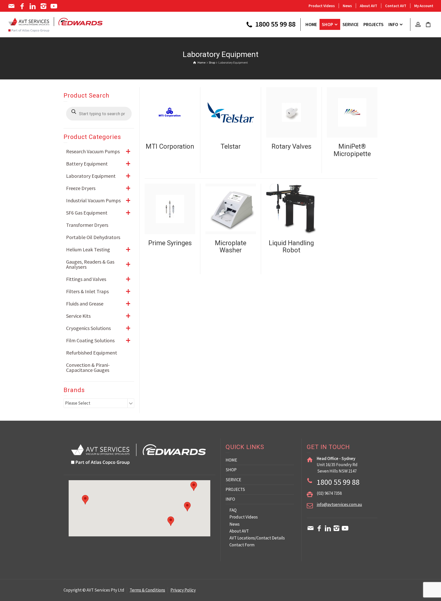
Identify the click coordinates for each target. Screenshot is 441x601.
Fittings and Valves (98, 279)
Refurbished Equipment (91, 352)
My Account (423, 5)
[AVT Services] (55, 24)
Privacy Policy (183, 590)
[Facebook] (22, 6)
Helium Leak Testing (98, 249)
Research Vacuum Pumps (98, 151)
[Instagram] (44, 6)
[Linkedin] (33, 6)
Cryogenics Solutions (98, 328)
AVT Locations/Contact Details (257, 538)
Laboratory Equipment (98, 176)
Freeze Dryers (98, 188)
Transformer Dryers (87, 225)
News (347, 5)
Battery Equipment (98, 163)
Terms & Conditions (147, 590)
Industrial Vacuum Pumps (98, 200)
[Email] (12, 6)
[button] (187, 506)
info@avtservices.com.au (339, 504)
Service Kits (98, 316)
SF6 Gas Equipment (98, 212)
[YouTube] (54, 6)
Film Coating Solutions (98, 340)
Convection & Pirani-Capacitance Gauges (88, 367)
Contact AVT (395, 5)
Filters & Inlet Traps (98, 291)
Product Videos (322, 5)
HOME (231, 460)
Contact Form (241, 545)
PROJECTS (235, 489)
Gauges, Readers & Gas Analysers (98, 264)
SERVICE (233, 479)
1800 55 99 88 (275, 24)
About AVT (368, 5)
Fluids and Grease (98, 303)
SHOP (231, 470)
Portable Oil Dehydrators (93, 237)
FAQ (233, 510)
